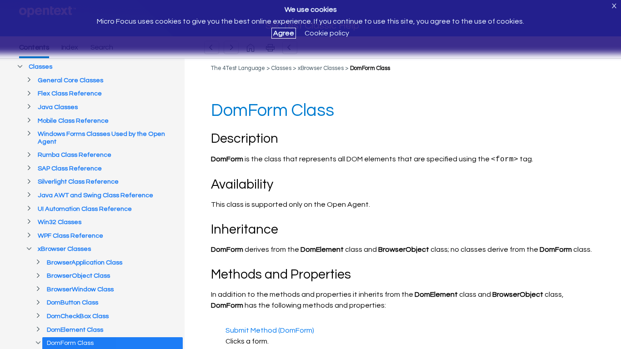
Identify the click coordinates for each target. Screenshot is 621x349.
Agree (283, 33)
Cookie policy (327, 33)
